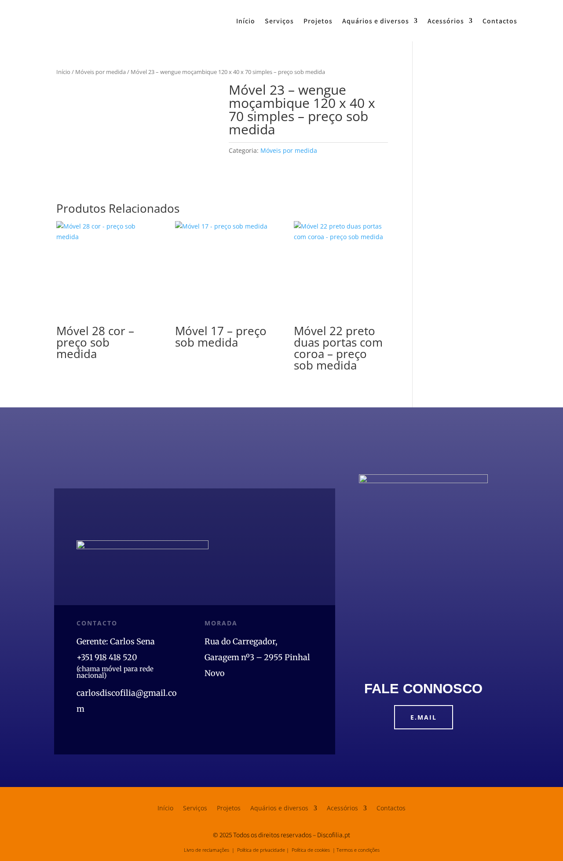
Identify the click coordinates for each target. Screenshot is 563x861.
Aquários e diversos (375, 20)
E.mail (423, 717)
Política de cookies (311, 849)
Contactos (500, 20)
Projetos (318, 20)
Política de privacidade (261, 849)
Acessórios (446, 20)
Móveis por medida (100, 72)
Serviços (279, 20)
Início (245, 20)
